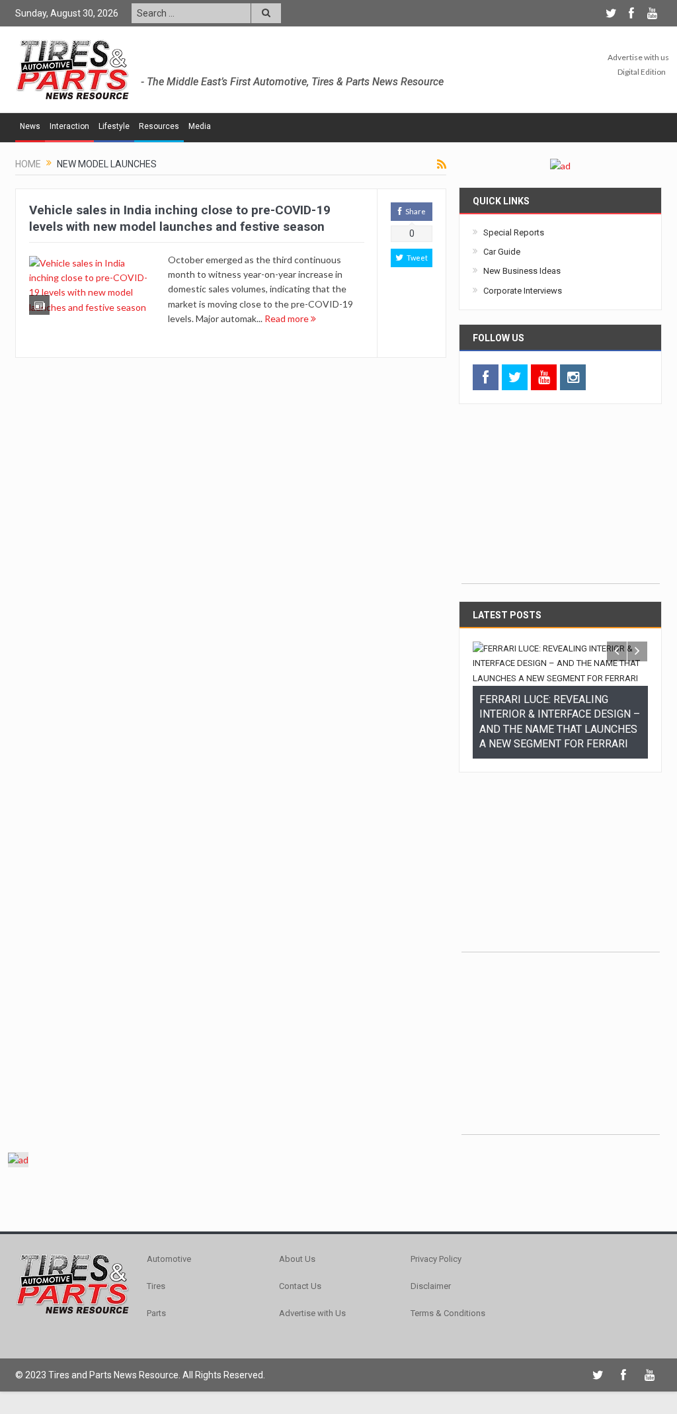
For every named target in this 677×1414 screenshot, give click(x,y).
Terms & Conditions (448, 1313)
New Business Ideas (522, 271)
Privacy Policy (436, 1259)
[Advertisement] (560, 500)
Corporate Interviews (522, 291)
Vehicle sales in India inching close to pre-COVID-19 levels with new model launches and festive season (180, 218)
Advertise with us (638, 57)
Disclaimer (431, 1286)
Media (199, 126)
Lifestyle (114, 126)
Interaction (69, 126)
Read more (287, 318)
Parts (156, 1313)
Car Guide (501, 252)
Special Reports (513, 232)
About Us (297, 1259)
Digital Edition (641, 72)
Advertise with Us (312, 1313)
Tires (156, 1286)
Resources (159, 126)
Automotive (169, 1259)
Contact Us (300, 1286)
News (30, 126)
